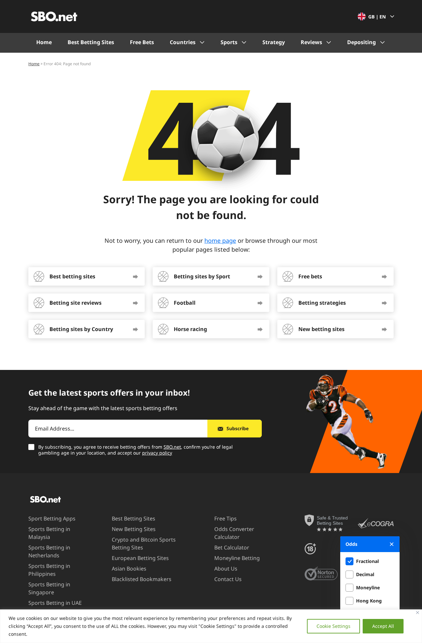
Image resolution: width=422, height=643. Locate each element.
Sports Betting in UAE (55, 602)
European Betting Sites (140, 558)
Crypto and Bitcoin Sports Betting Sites (144, 543)
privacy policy (157, 453)
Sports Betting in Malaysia (49, 533)
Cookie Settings (333, 626)
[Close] (417, 612)
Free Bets (142, 42)
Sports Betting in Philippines (49, 569)
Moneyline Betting (237, 558)
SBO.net (172, 447)
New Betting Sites (134, 529)
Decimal (365, 574)
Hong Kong (369, 601)
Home (44, 42)
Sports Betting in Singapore (49, 588)
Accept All (383, 626)
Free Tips (225, 518)
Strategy (273, 42)
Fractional (367, 561)
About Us (225, 568)
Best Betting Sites (91, 42)
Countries (183, 42)
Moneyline (368, 587)
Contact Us (228, 579)
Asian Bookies (129, 568)
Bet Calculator (231, 547)
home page (220, 240)
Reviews (311, 42)
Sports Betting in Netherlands (49, 551)
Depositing (361, 42)
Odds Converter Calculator (234, 533)
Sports (229, 42)
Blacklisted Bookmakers (141, 579)
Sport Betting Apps (51, 518)
